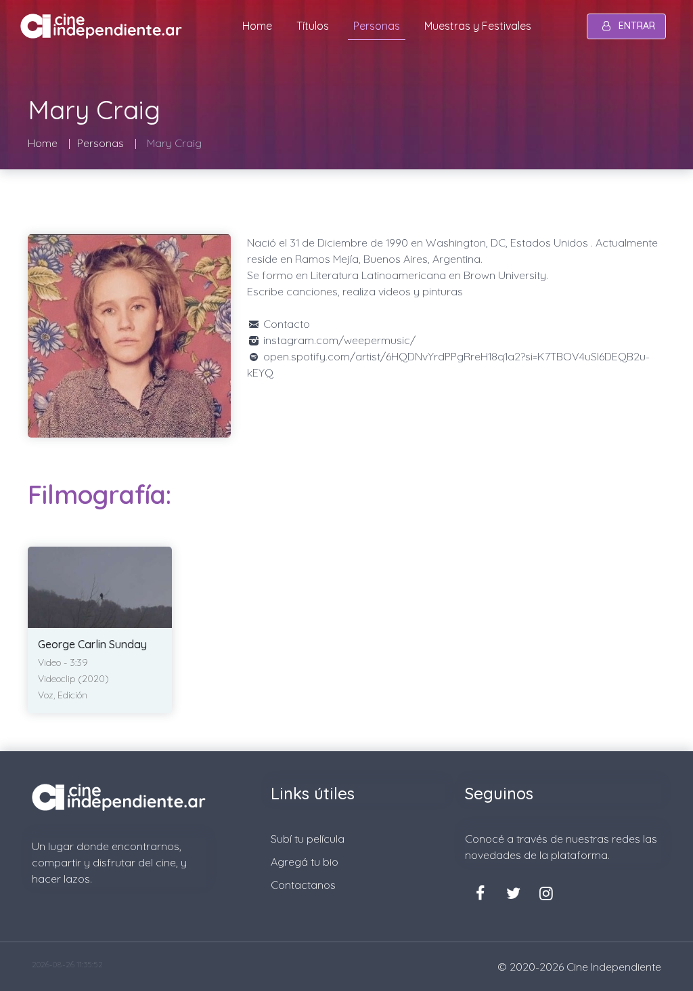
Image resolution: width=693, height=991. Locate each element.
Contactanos (303, 884)
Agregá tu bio (304, 861)
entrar (637, 26)
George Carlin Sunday (92, 644)
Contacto (285, 324)
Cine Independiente (613, 966)
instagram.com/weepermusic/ (338, 340)
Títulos (312, 26)
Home (257, 26)
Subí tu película (307, 838)
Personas (376, 26)
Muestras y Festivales (477, 26)
